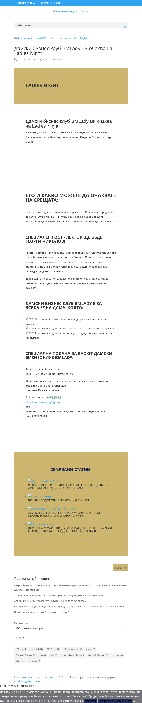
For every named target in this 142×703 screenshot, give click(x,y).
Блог (53, 655)
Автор (90, 649)
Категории (21, 623)
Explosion (24, 59)
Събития (56, 59)
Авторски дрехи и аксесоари (31, 655)
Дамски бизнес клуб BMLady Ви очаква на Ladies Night (63, 50)
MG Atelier (53, 649)
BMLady (21, 649)
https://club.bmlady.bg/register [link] (43, 402)
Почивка (34, 661)
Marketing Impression (27, 681)
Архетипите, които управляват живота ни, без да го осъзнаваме (51, 600)
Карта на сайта (46, 677)
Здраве (118, 655)
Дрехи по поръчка (98, 655)
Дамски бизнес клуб (73, 655)
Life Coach (37, 649)
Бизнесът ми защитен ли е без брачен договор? (41, 612)
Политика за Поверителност (115, 700)
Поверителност (24, 677)
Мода (20, 661)
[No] (134, 701)
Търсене (120, 567)
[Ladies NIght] (71, 169)
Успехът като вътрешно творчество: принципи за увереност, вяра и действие (58, 595)
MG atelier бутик (73, 649)
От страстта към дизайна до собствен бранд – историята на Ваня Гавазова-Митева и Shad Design (69, 606)
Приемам (90, 700)
